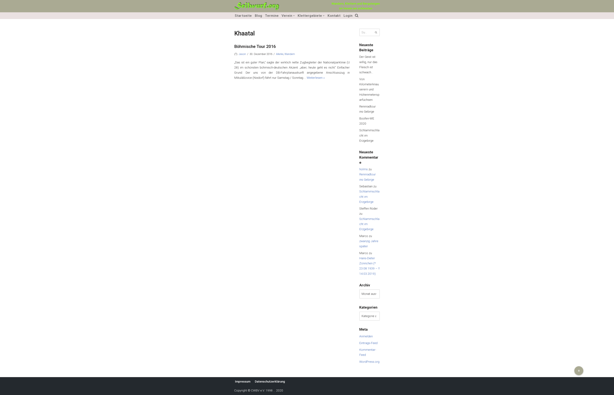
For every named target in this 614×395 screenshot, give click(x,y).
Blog (258, 16)
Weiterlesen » (316, 78)
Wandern (289, 54)
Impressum (242, 381)
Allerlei (279, 54)
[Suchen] (376, 32)
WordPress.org (369, 362)
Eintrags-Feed (368, 343)
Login (348, 16)
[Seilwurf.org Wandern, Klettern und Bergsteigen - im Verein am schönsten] (256, 6)
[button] (294, 15)
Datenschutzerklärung (270, 381)
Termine (272, 16)
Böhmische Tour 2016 (255, 46)
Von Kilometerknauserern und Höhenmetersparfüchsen (369, 89)
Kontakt (334, 16)
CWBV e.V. (258, 390)
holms (363, 169)
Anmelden (366, 336)
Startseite (243, 16)
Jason (242, 54)
